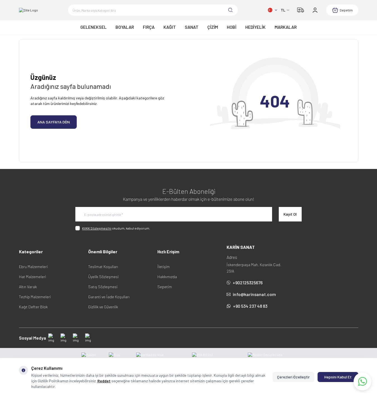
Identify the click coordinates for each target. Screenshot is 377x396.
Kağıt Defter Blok (33, 306)
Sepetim (164, 286)
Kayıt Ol (290, 214)
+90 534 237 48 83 (250, 306)
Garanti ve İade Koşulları (108, 296)
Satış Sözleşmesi (102, 286)
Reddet (104, 380)
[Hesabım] (315, 10)
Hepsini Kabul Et (338, 376)
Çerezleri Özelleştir (293, 376)
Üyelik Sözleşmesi (103, 276)
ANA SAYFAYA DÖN (53, 122)
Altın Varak (28, 286)
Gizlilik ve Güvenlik (103, 306)
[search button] (230, 10)
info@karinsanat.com (254, 294)
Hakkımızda (167, 276)
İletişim (163, 266)
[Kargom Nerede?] (300, 10)
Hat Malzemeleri (32, 276)
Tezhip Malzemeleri (35, 296)
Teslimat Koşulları (103, 266)
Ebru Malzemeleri (33, 266)
